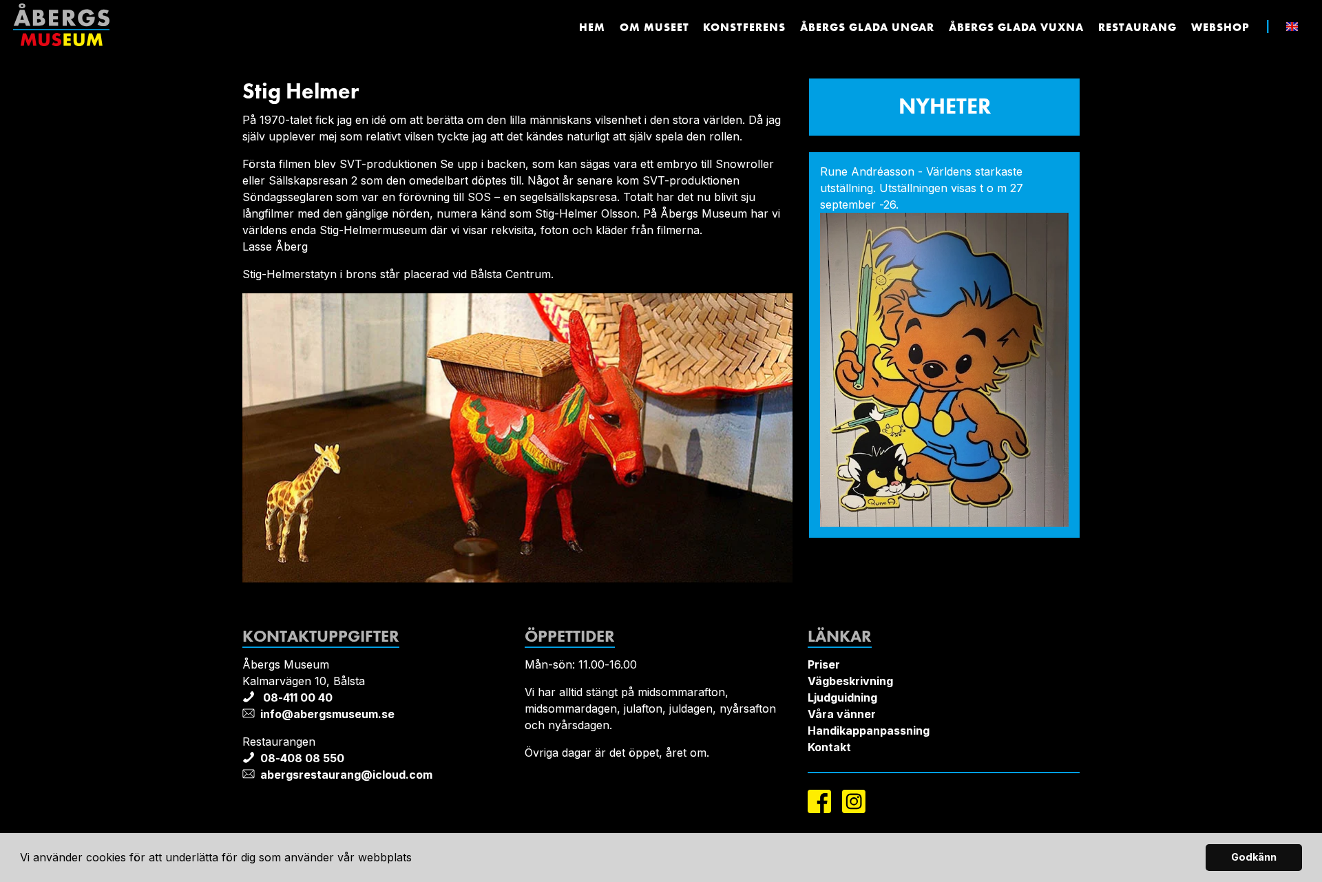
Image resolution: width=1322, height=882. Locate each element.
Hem (592, 27)
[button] (417, 859)
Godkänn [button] (1254, 857)
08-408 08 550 (302, 758)
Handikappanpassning (869, 730)
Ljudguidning (842, 697)
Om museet (654, 27)
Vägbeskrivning (850, 681)
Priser (824, 664)
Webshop (1220, 27)
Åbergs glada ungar (867, 27)
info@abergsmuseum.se (327, 714)
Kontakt (829, 747)
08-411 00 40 (296, 697)
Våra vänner (842, 714)
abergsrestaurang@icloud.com (346, 774)
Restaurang (1137, 27)
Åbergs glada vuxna (1016, 27)
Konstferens (744, 27)
